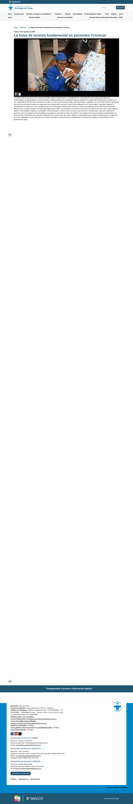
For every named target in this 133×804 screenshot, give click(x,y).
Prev (10, 134)
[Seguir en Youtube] (16, 733)
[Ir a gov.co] (15, 1)
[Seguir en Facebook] (12, 733)
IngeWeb (123, 787)
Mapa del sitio (35, 779)
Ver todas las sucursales (20, 773)
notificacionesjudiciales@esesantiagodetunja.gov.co (29, 723)
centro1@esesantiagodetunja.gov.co (28, 756)
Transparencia (23, 779)
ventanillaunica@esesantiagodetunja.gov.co (41, 719)
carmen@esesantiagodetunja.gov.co (28, 745)
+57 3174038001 (28, 717)
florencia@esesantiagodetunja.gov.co (28, 768)
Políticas (14, 779)
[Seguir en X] (20, 733)
